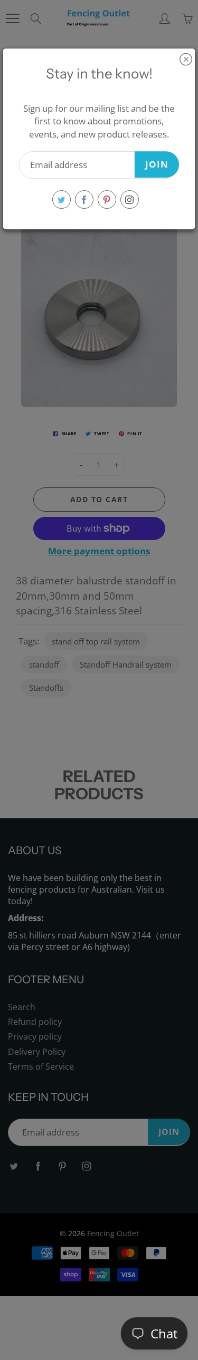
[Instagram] (129, 199)
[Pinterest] (107, 199)
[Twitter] (61, 199)
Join (156, 164)
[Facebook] (84, 199)
